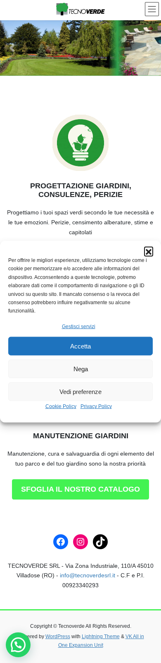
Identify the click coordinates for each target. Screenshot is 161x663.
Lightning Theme (101, 636)
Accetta (80, 346)
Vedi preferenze (80, 391)
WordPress (57, 636)
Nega (80, 368)
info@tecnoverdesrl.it (87, 575)
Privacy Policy (96, 406)
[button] (148, 251)
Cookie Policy (60, 406)
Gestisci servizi (78, 326)
